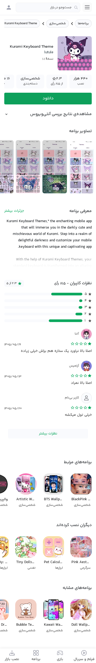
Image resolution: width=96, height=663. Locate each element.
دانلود (48, 98)
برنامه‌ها (83, 23)
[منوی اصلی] (87, 7)
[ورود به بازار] (9, 7)
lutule (48, 52)
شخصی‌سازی (57, 23)
